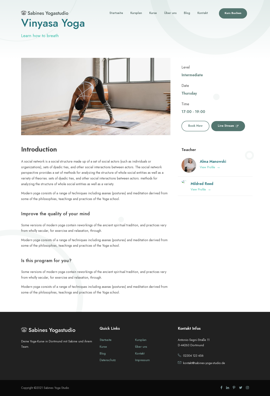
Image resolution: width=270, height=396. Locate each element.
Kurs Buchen (233, 13)
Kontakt (202, 13)
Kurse (153, 13)
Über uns (170, 13)
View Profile (207, 167)
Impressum (142, 360)
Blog (187, 13)
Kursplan (136, 13)
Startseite (116, 13)
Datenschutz (108, 360)
